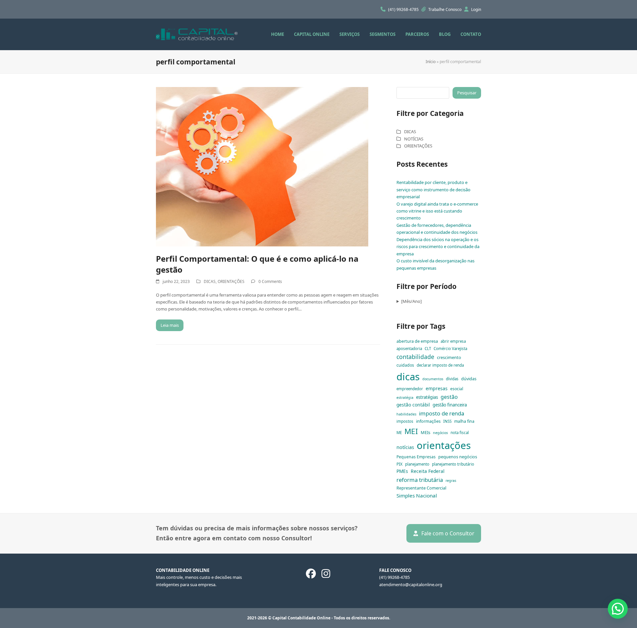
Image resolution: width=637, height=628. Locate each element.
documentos (432, 379)
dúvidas (468, 379)
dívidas (452, 378)
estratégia (404, 397)
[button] (618, 609)
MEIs (425, 432)
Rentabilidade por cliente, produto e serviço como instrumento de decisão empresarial (433, 189)
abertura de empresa (417, 341)
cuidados (405, 365)
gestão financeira (450, 405)
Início (431, 61)
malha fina (464, 421)
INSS (447, 421)
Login (476, 9)
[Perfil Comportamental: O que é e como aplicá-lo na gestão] (262, 166)
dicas (408, 376)
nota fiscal (460, 432)
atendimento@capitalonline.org (410, 584)
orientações (444, 445)
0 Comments (270, 281)
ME (399, 432)
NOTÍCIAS (413, 139)
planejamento (417, 464)
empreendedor (409, 388)
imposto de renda (441, 413)
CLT (428, 348)
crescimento (449, 357)
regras (451, 480)
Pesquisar (466, 93)
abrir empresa (453, 341)
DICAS (210, 281)
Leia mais (170, 325)
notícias (405, 447)
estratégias (427, 397)
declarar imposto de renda (440, 365)
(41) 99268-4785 (404, 9)
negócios (440, 432)
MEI (411, 431)
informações (428, 421)
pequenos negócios (457, 457)
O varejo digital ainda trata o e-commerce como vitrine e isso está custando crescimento (437, 211)
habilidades (406, 414)
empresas (437, 388)
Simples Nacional (416, 495)
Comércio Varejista (450, 348)
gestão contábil (413, 405)
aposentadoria (409, 348)
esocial (456, 389)
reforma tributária (419, 480)
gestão (449, 397)
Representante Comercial (421, 488)
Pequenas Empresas (416, 457)
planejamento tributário (453, 464)
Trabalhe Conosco (445, 9)
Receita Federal (428, 471)
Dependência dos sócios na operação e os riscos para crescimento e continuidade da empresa (437, 246)
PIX (399, 464)
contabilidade (415, 357)
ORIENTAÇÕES (231, 281)
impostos (404, 421)
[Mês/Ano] (411, 301)
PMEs (402, 471)
